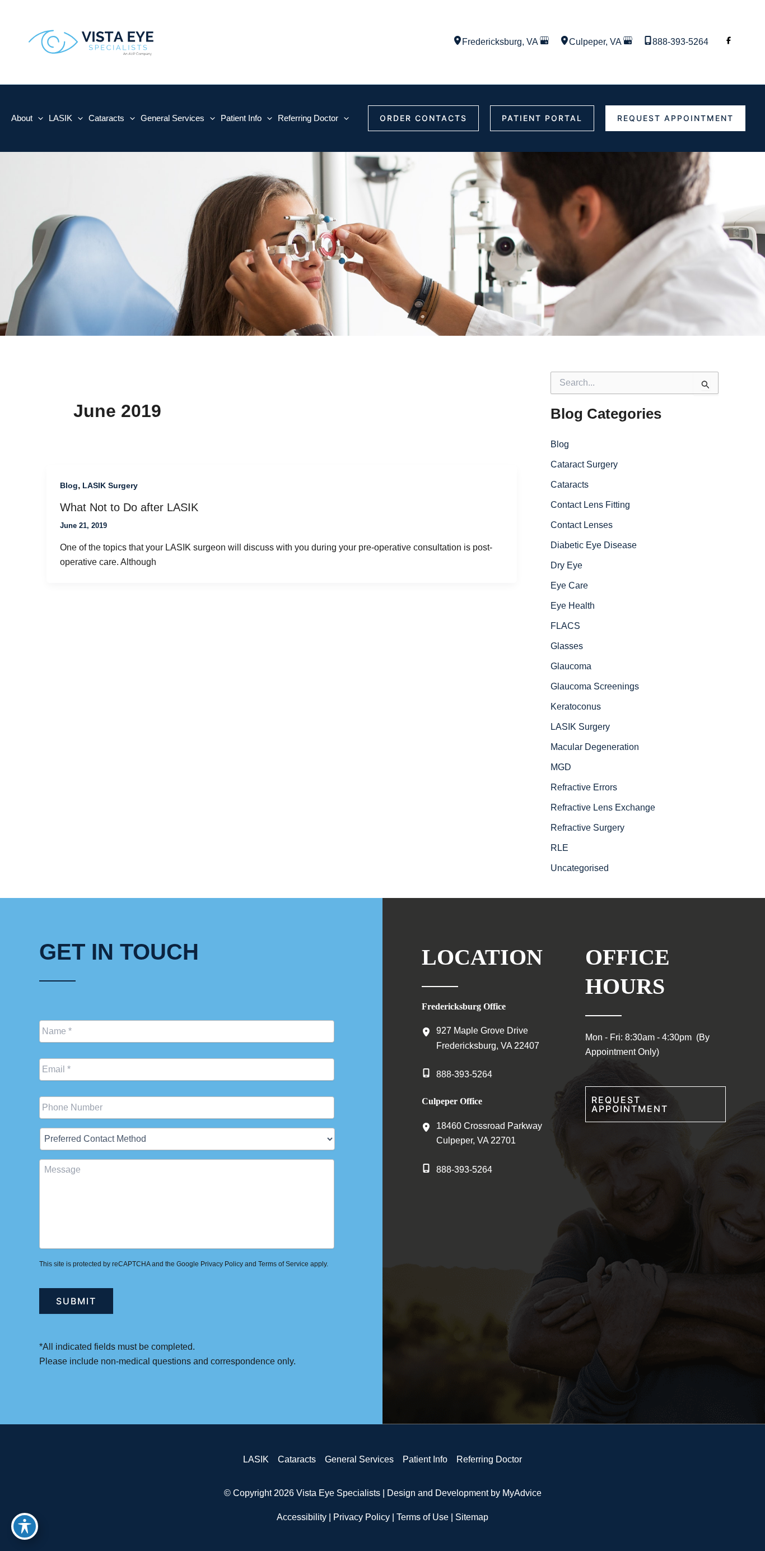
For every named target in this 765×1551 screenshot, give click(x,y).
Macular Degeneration (595, 747)
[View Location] (457, 42)
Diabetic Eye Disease (594, 545)
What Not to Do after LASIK (129, 507)
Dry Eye (566, 565)
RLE (559, 848)
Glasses (567, 646)
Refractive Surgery (587, 827)
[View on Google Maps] (544, 42)
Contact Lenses (582, 525)
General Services (359, 1459)
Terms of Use (423, 1517)
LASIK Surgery (110, 485)
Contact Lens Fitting (590, 505)
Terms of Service (283, 1264)
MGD (561, 767)
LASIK (256, 1459)
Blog (69, 485)
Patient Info (425, 1459)
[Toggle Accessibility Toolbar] (24, 1526)
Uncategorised (580, 868)
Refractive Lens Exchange (603, 807)
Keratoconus (576, 706)
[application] (37, 118)
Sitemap (471, 1517)
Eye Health (573, 605)
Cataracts (570, 484)
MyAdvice (522, 1493)
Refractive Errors (584, 787)
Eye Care (569, 585)
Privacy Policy (221, 1264)
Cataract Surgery (584, 464)
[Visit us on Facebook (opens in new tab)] (729, 42)
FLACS (565, 626)
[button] (423, 118)
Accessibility (301, 1517)
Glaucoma (571, 666)
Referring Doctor (489, 1459)
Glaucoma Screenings (595, 686)
